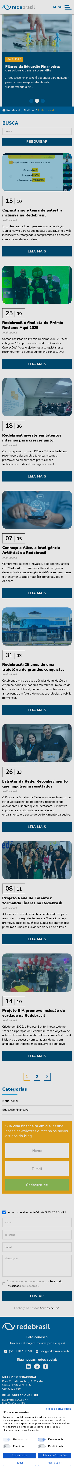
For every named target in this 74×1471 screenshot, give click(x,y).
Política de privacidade (58, 1409)
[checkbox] (6, 1439)
